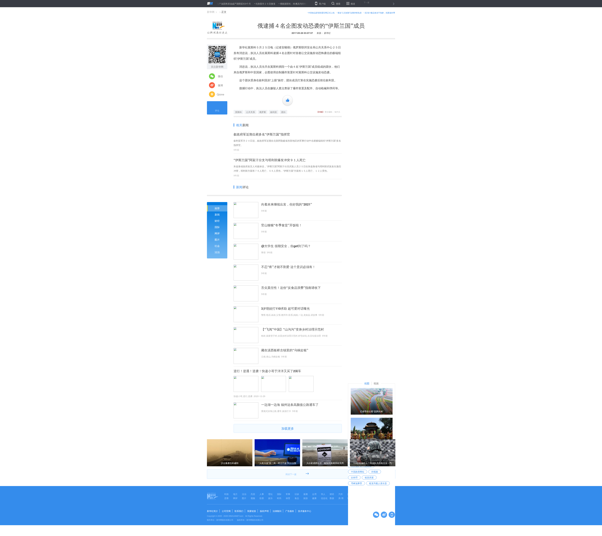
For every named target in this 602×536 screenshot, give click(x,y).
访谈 (297, 494)
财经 (217, 221)
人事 (261, 494)
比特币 (354, 477)
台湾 (314, 494)
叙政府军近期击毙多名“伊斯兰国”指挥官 (262, 134)
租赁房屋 (369, 477)
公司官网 (226, 511)
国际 (217, 227)
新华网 (210, 12)
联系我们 (239, 511)
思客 (226, 498)
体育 (288, 498)
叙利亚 (273, 112)
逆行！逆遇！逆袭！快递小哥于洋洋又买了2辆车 (267, 371)
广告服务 (289, 511)
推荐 (217, 208)
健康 (314, 498)
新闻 (217, 214)
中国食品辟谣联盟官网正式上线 (321, 12)
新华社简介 (212, 511)
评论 (217, 110)
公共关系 (250, 112)
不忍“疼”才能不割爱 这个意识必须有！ (288, 267)
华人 (323, 494)
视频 (253, 498)
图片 (217, 239)
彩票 (261, 498)
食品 (297, 498)
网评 (217, 233)
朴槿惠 (374, 471)
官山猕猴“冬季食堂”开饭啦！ (281, 225)
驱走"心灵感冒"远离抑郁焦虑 (350, 12)
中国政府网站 (357, 471)
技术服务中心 (304, 511)
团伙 (283, 112)
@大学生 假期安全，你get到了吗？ (286, 246)
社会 (217, 246)
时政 (226, 494)
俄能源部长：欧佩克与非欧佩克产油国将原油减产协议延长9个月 (292, 3)
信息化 (324, 498)
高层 (253, 494)
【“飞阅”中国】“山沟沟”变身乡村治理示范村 (292, 329)
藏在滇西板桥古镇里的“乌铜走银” (284, 350)
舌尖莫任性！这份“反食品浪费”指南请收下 (291, 287)
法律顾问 (277, 511)
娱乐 (270, 498)
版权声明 (264, 511)
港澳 (305, 494)
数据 (332, 498)
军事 (288, 494)
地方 (235, 494)
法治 (217, 252)
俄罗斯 (262, 112)
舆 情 (340, 498)
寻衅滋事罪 (356, 483)
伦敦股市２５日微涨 (246, 3)
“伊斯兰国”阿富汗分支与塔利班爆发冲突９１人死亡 (270, 160)
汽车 (340, 494)
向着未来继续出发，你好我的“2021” (286, 204)
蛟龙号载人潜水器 (378, 483)
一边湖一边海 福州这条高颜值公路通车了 (290, 404)
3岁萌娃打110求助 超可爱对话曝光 (285, 308)
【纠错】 (320, 111)
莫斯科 (238, 112)
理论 (270, 494)
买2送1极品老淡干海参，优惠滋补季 (380, 12)
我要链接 (251, 511)
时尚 (279, 498)
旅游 (305, 498)
